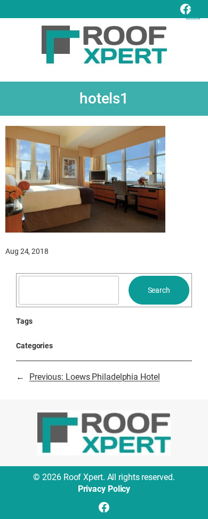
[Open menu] (193, 12)
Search (159, 290)
